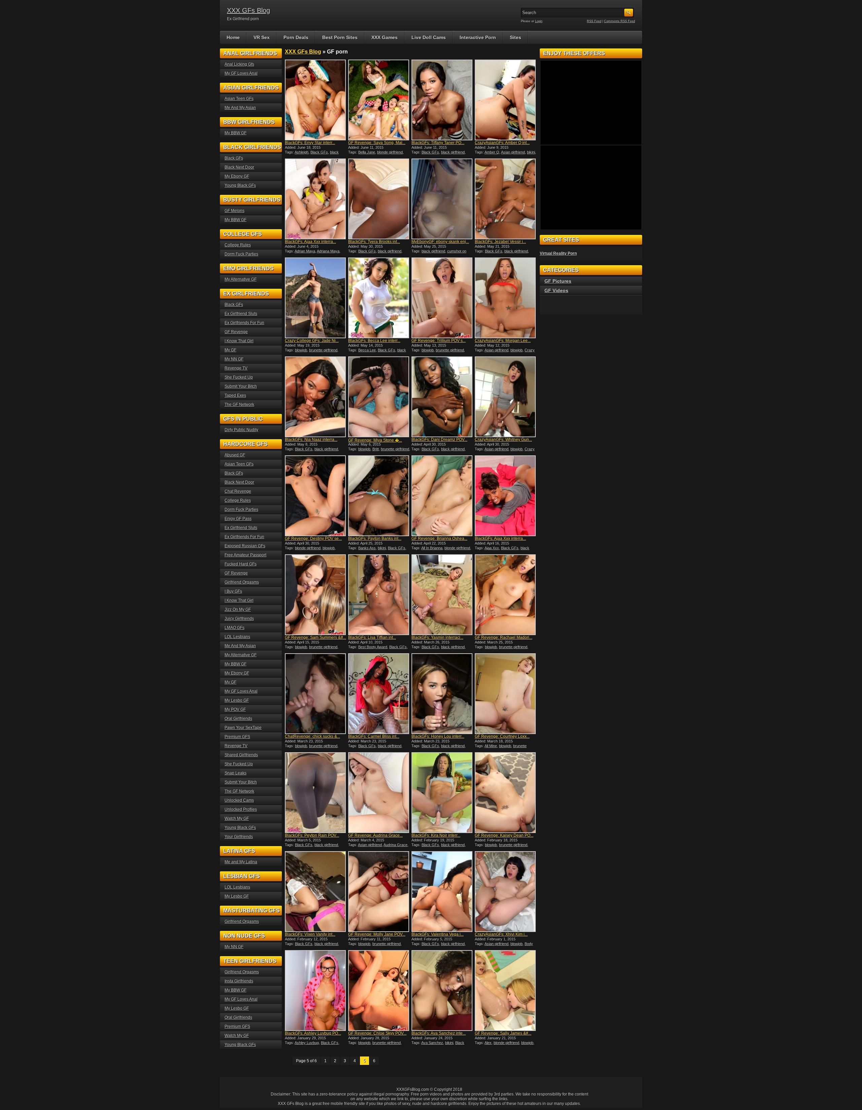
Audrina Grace (395, 845)
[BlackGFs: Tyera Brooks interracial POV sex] (379, 199)
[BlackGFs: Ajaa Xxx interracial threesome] (316, 199)
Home (233, 37)
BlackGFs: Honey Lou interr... (437, 736)
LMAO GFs (234, 627)
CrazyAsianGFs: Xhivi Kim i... (501, 934)
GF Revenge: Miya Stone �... (375, 440)
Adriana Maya (328, 251)
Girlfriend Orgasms (242, 582)
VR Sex (262, 37)
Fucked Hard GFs (241, 564)
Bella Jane (366, 152)
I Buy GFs (233, 591)
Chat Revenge (238, 491)
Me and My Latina (241, 862)
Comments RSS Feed (619, 21)
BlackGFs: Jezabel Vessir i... (500, 241)
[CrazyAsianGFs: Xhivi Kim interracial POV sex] (506, 891)
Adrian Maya (305, 251)
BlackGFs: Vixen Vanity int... (310, 934)
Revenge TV (236, 368)
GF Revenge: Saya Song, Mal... (376, 142)
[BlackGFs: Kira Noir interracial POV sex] (442, 792)
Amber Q (492, 152)
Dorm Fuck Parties (241, 254)
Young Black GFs (240, 185)
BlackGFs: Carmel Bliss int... (373, 736)
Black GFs (319, 152)
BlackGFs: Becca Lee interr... (374, 340)
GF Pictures (557, 281)
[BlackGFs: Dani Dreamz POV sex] (442, 396)
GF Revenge (236, 331)
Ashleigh (301, 152)
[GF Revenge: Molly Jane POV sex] (379, 891)
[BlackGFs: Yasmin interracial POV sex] (442, 594)
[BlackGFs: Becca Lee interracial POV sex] (379, 297)
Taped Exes (235, 395)
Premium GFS (237, 736)
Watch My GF (237, 818)
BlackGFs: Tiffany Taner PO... (437, 142)
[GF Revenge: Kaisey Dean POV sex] (506, 792)
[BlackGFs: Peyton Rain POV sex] (316, 792)
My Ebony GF (237, 176)
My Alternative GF (241, 279)
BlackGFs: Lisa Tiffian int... (372, 637)
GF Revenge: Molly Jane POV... (376, 934)
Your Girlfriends (239, 836)
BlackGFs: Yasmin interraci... (437, 637)
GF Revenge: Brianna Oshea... (439, 538)
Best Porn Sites (340, 37)
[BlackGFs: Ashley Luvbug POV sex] (316, 990)
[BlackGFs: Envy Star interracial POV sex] (316, 100)
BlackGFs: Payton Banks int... (374, 538)
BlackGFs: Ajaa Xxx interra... (310, 241)
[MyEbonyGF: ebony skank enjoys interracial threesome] (442, 199)
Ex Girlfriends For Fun (244, 322)
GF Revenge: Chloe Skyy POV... (377, 1033)
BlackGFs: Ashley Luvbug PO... (313, 1033)
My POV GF (235, 709)
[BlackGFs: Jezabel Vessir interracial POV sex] (506, 199)
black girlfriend (453, 152)
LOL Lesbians (237, 636)
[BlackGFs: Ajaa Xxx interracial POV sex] (506, 495)
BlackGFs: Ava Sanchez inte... (438, 1033)
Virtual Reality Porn (558, 253)
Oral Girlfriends (238, 718)
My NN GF (234, 359)
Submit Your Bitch (241, 386)
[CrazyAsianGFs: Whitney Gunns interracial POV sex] (506, 396)
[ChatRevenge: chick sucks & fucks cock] (316, 693)
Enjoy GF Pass (238, 518)
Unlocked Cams (239, 800)
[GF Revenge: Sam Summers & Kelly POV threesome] (316, 594)
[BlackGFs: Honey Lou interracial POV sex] (442, 693)
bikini (531, 152)
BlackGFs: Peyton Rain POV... (312, 835)
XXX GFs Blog (248, 10)
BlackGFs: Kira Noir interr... (435, 835)
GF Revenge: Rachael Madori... (503, 637)
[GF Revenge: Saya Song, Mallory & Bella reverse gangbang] (379, 100)
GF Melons (234, 210)
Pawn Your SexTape (243, 727)
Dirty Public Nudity (241, 429)
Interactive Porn (478, 37)
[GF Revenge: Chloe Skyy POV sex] (379, 990)
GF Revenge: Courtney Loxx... (502, 736)
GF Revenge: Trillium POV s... (438, 340)
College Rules (238, 245)
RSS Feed (594, 21)
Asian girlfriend (513, 152)
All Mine (491, 746)
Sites (515, 37)
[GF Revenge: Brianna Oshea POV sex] (442, 495)
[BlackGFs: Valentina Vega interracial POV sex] (442, 891)
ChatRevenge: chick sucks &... (312, 736)
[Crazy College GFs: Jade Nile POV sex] (316, 297)
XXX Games (384, 37)
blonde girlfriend (390, 152)
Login (538, 21)
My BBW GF (235, 133)
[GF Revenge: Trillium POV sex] (442, 297)
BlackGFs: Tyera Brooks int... (374, 241)
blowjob (301, 350)
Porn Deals (296, 37)
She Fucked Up (239, 377)
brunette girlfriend (323, 350)
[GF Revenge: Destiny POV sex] (316, 495)
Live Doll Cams (428, 37)
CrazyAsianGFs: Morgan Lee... (503, 340)
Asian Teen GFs (239, 98)
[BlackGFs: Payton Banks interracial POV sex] (379, 495)
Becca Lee (367, 350)
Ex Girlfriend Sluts (241, 313)
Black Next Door (239, 167)
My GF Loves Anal (241, 73)
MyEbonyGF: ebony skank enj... (440, 241)
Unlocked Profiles (241, 809)
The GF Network (239, 404)
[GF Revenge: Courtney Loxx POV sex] (506, 693)
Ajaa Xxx (492, 548)
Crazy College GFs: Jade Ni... (312, 340)
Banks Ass (367, 548)
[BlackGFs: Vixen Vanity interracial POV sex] (316, 891)
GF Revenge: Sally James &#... (503, 1033)
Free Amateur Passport (245, 555)
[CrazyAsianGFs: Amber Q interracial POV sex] (506, 100)
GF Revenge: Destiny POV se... (313, 538)
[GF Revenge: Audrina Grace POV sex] (379, 792)
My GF (230, 350)
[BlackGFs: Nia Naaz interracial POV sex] (316, 396)
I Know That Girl (239, 341)
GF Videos (556, 290)
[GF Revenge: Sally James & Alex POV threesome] (506, 990)
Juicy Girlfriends (239, 618)
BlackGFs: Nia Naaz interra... (311, 439)
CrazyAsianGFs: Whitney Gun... (503, 439)
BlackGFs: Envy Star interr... (310, 142)
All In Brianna (431, 548)
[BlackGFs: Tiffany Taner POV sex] (442, 100)
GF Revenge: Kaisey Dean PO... (504, 835)
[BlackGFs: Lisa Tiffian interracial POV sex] (379, 594)
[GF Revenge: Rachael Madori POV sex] (506, 594)
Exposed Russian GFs (245, 546)
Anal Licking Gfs (239, 64)
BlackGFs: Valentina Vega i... (437, 934)
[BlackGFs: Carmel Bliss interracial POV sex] (379, 693)
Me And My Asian (240, 107)
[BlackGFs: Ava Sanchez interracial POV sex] (442, 990)
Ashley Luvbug (307, 1043)
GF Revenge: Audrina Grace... (375, 835)
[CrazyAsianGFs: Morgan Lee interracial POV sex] (506, 297)
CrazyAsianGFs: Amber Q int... (502, 142)
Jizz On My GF (238, 609)
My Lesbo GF (237, 700)
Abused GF (235, 455)
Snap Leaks (235, 773)
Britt (375, 449)
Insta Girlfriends (239, 981)
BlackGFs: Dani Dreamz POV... (439, 439)
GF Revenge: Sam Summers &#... (315, 637)
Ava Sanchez (432, 1043)
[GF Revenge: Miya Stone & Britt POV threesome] (379, 396)
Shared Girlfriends (241, 755)
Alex (488, 1043)
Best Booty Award (372, 647)
